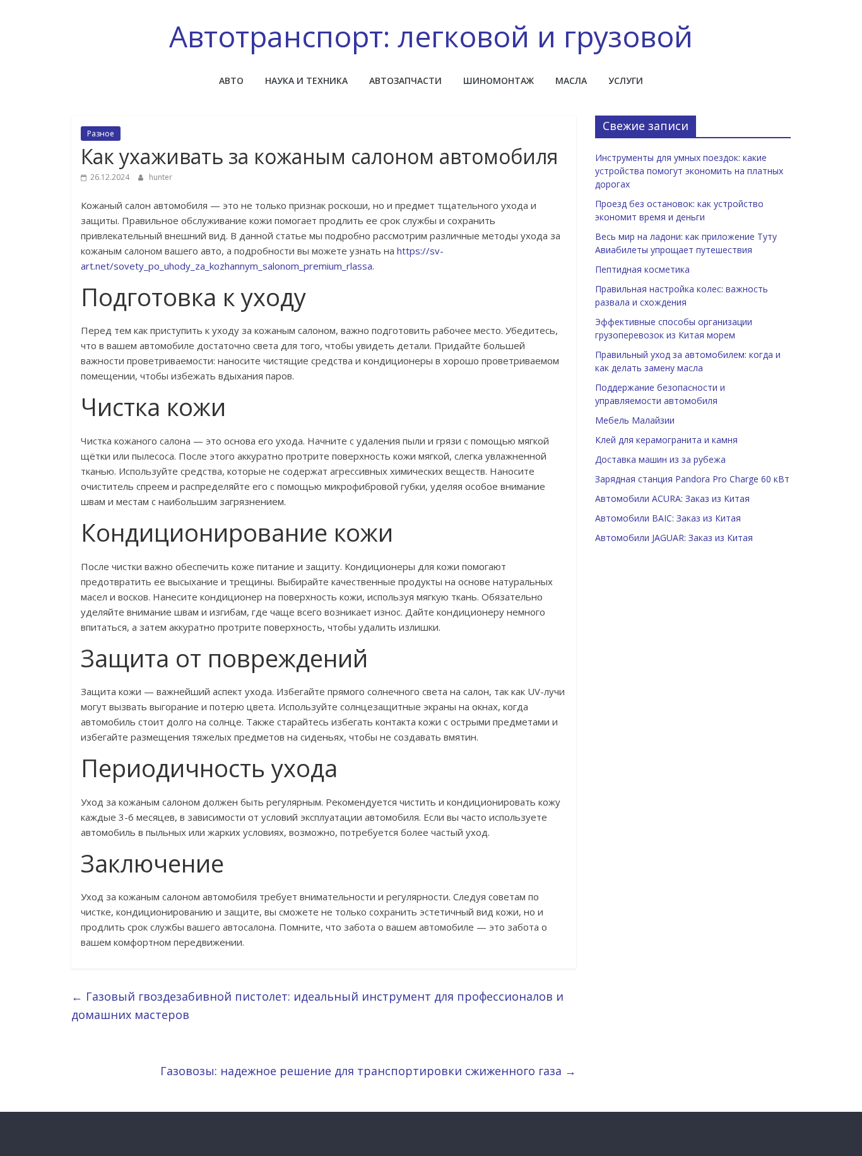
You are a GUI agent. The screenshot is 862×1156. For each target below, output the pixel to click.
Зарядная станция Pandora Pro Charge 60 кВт (692, 479)
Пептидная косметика (642, 269)
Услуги (625, 80)
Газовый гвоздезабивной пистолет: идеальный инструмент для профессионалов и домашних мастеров (317, 1005)
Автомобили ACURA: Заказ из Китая (672, 498)
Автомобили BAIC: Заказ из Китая (668, 518)
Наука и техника (306, 80)
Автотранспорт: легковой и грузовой (431, 36)
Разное (100, 133)
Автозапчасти (405, 80)
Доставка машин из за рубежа (660, 459)
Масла (571, 80)
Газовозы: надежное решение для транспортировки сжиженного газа (368, 1070)
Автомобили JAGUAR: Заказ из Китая (674, 538)
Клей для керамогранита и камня (666, 440)
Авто (231, 80)
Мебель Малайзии (635, 420)
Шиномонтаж (498, 80)
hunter (160, 177)
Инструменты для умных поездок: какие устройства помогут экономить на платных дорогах (689, 171)
